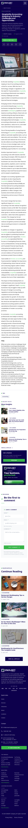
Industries (4, 706)
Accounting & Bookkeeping (7, 757)
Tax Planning (17, 757)
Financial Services (5, 780)
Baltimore (16, 805)
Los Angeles (17, 800)
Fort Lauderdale (4, 790)
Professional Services (19, 774)
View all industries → (5, 782)
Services (3, 703)
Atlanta (2, 803)
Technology (16, 778)
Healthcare (3, 773)
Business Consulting (5, 762)
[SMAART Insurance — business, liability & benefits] (14, 475)
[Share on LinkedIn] (12, 44)
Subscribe (14, 460)
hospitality (16, 82)
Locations (3, 714)
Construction (4, 774)
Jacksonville (16, 795)
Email (6, 520)
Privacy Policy (8, 817)
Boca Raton (3, 792)
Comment (7, 529)
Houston (16, 801)
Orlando (16, 793)
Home (2, 699)
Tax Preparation (4, 759)
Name (6, 513)
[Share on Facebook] (4, 44)
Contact (3, 718)
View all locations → (5, 807)
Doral (2, 793)
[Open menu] (25, 3)
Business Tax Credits (5, 764)
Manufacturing (4, 776)
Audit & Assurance (18, 761)
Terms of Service (18, 817)
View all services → (5, 766)
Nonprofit (16, 780)
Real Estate (16, 773)
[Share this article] (20, 44)
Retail (2, 778)
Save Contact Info (15, 747)
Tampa (2, 795)
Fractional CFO (17, 759)
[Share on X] (8, 44)
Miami (15, 790)
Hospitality (16, 776)
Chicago (3, 801)
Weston (16, 792)
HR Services (17, 764)
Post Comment (13, 547)
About (2, 710)
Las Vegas (3, 805)
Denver (16, 803)
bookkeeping (12, 111)
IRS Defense (17, 762)
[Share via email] (16, 44)
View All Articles (6, 447)
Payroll (2, 761)
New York (3, 800)
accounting (5, 396)
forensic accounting (17, 259)
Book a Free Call (8, 40)
